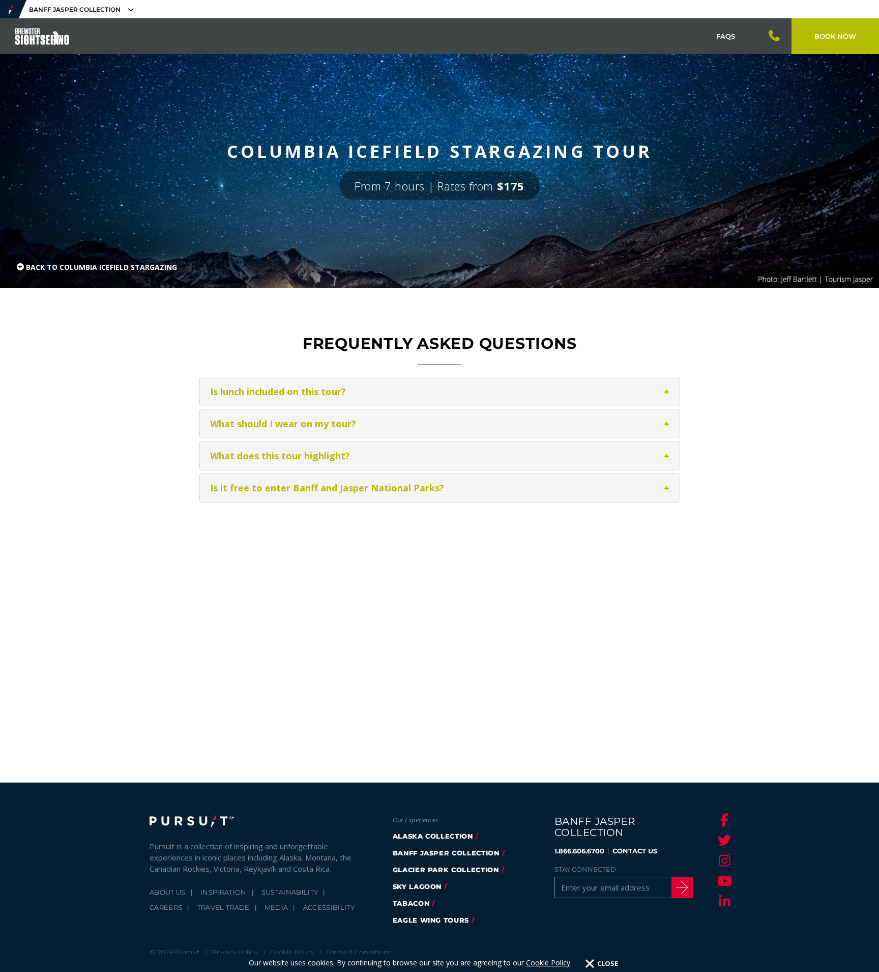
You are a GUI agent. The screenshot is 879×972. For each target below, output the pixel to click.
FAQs (725, 36)
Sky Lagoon (417, 886)
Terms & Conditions (358, 952)
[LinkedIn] (722, 901)
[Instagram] (722, 860)
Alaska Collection (433, 836)
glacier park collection (446, 870)
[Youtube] (722, 880)
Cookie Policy (548, 962)
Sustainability (289, 892)
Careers (166, 907)
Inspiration (223, 892)
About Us (168, 892)
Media (276, 907)
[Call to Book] (774, 36)
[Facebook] (722, 819)
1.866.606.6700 (579, 851)
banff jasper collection (446, 853)
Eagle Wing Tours (431, 920)
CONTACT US (634, 851)
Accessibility (329, 907)
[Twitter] (722, 840)
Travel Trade (223, 907)
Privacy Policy (235, 952)
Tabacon (411, 903)
